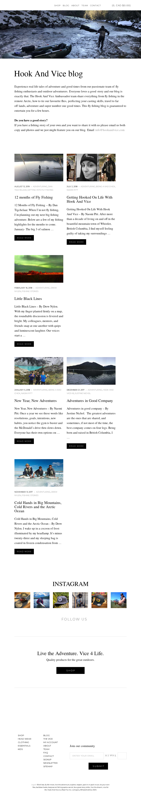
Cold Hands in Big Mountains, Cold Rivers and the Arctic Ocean (38, 506)
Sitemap (48, 766)
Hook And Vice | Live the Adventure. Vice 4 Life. (15, 5)
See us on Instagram (122, 736)
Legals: (33, 785)
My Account (104, 5)
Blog (66, 5)
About (75, 5)
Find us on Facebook (105, 736)
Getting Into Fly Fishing (40, 190)
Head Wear (24, 739)
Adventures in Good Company (90, 400)
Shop (57, 5)
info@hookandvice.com (109, 130)
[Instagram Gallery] (22, 600)
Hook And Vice (70, 712)
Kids (20, 749)
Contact (95, 5)
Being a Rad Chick (105, 186)
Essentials (24, 745)
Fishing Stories (30, 291)
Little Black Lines (28, 298)
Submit (99, 766)
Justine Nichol (83, 393)
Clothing (23, 742)
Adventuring (40, 186)
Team (85, 5)
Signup (47, 759)
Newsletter (50, 763)
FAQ (45, 752)
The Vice (48, 739)
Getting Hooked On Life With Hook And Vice (89, 199)
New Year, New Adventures (35, 400)
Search (134, 5)
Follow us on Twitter (113, 736)
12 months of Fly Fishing (33, 197)
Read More (24, 238)
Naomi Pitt (72, 190)
